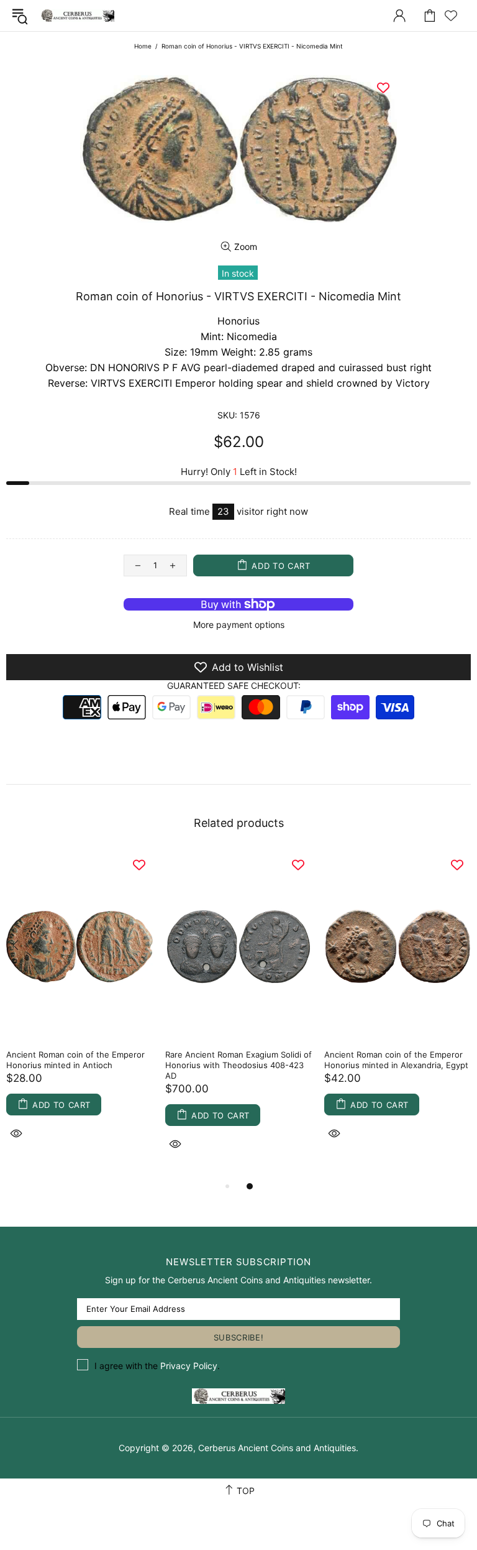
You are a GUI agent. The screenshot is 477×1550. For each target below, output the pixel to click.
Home (143, 46)
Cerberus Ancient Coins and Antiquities (77, 15)
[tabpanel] (79, 1010)
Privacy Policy (188, 1365)
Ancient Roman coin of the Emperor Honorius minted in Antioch (75, 1059)
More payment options (238, 624)
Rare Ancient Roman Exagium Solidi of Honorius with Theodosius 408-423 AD (238, 1065)
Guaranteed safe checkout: (234, 685)
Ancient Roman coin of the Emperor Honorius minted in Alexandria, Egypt (396, 1059)
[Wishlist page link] (451, 15)
